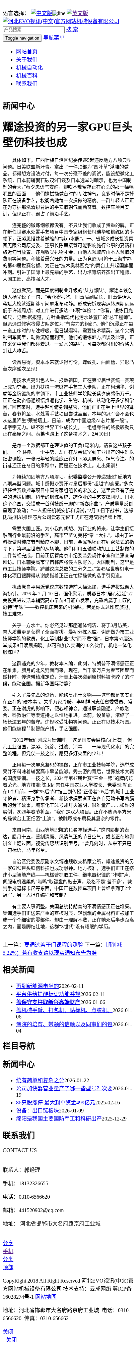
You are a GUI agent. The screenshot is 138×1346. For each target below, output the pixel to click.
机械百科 (27, 76)
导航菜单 (54, 38)
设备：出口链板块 (37, 1110)
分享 (8, 1243)
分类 (8, 1259)
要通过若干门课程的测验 (53, 945)
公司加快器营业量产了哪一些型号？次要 (64, 1088)
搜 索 (72, 29)
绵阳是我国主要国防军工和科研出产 (59, 1118)
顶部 (8, 1267)
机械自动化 (29, 67)
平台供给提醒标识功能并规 (48, 994)
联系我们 (27, 84)
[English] (77, 13)
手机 (8, 1251)
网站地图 (46, 1297)
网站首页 (27, 51)
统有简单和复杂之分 (40, 1080)
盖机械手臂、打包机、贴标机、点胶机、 (64, 1010)
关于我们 (27, 59)
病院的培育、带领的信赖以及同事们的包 (64, 1024)
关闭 (11, 1340)
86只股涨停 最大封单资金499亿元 (55, 1102)
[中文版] (41, 13)
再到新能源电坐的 (37, 986)
